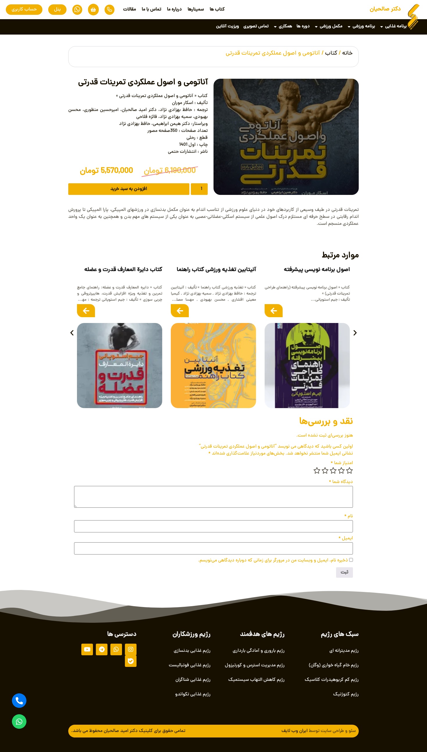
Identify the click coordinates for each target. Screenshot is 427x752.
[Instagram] (131, 649)
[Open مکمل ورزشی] (316, 27)
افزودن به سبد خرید (128, 189)
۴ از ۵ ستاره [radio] (325, 470)
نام (348, 516)
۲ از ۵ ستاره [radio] (341, 470)
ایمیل (345, 538)
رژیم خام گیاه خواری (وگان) (334, 665)
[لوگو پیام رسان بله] (131, 661)
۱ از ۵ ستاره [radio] (349, 470)
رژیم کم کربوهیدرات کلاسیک (332, 679)
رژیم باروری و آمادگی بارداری (259, 650)
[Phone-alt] (19, 700)
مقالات (129, 9)
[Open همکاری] (275, 27)
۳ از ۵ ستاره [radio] (333, 470)
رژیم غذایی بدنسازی (192, 650)
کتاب (331, 53)
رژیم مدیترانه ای (344, 650)
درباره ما (174, 9)
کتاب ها (217, 9)
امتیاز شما (342, 463)
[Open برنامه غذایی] (381, 27)
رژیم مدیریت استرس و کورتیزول (255, 665)
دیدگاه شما (341, 482)
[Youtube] (87, 649)
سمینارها (196, 9)
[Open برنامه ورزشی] (349, 27)
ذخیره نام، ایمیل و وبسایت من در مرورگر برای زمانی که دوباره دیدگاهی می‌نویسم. (273, 560)
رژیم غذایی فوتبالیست (190, 665)
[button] (72, 332)
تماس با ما (151, 9)
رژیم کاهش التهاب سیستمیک (256, 679)
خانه (347, 53)
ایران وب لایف (294, 731)
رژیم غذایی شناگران (193, 679)
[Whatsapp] (19, 721)
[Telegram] (101, 649)
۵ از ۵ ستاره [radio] (316, 470)
